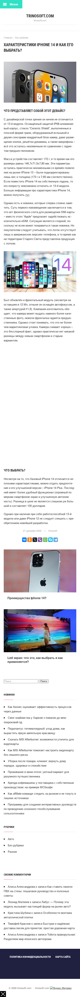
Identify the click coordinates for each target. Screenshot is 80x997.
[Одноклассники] (29, 539)
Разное (12, 851)
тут (27, 195)
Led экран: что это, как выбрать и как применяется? (35, 660)
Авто (11, 839)
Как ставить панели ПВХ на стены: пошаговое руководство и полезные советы (38, 890)
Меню (14, 4)
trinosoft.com (40, 16)
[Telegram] (55, 539)
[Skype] (50, 539)
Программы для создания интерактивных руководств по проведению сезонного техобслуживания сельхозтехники (40, 808)
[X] (35, 539)
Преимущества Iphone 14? (27, 598)
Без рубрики (16, 845)
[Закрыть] (3, 994)
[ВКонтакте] (24, 539)
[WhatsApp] (45, 539)
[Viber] (40, 539)
